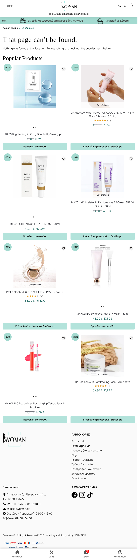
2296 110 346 (15, 504)
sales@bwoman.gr (18, 509)
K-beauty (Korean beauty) (87, 450)
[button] (132, 6)
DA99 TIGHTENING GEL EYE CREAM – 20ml (35, 224)
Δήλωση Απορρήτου (83, 473)
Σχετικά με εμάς (81, 445)
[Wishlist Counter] (119, 6)
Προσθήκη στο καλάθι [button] (35, 146)
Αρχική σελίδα (10, 27)
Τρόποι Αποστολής (83, 464)
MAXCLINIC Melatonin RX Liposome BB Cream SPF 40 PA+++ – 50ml (102, 204)
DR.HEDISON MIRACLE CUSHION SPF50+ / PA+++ (35, 292)
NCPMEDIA (80, 535)
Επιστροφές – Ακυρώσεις (86, 469)
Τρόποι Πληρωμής (82, 459)
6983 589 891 (32, 504)
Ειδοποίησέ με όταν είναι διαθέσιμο (102, 146)
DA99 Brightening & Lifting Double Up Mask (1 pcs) (35, 134)
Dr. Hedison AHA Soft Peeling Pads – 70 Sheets (102, 382)
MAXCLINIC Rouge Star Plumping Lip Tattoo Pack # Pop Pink (35, 405)
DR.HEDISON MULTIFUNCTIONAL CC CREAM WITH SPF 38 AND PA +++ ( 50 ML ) (102, 114)
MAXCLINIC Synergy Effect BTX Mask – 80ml (102, 313)
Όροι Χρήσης (79, 478)
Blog (74, 455)
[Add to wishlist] (63, 69)
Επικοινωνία (79, 441)
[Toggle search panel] (125, 6)
